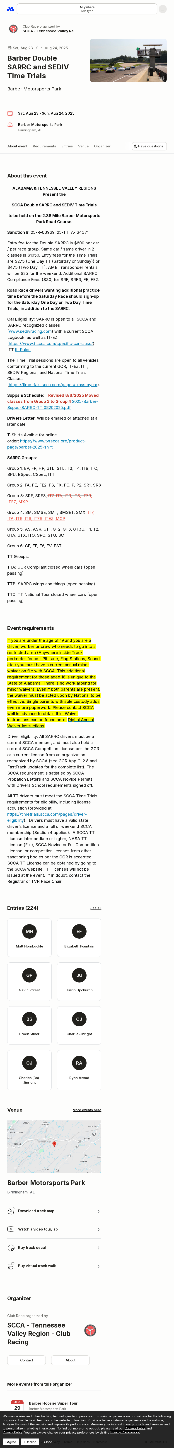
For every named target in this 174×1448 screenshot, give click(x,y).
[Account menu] (163, 9)
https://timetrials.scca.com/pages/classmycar (53, 384)
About (70, 1360)
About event (17, 146)
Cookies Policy (135, 1428)
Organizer (102, 146)
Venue (83, 146)
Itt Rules (23, 349)
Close (48, 1442)
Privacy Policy (12, 1432)
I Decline (30, 1442)
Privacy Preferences (124, 1432)
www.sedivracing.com (30, 331)
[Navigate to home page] (10, 9)
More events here (87, 1110)
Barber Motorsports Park (34, 89)
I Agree (10, 1442)
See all (95, 908)
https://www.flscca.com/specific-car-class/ (51, 343)
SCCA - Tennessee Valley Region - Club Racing (51, 31)
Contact (26, 1360)
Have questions (150, 146)
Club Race (31, 26)
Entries (67, 146)
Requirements (44, 146)
